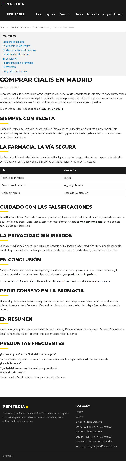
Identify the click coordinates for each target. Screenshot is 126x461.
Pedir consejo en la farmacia (18, 63)
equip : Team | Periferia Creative (93, 437)
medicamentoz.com (91, 222)
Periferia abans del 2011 (89, 432)
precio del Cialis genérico (82, 274)
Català (79, 417)
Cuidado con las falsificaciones (19, 50)
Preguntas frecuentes (15, 71)
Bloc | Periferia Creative (89, 422)
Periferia (15, 4)
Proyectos (65, 14)
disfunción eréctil (53, 109)
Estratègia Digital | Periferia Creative (96, 447)
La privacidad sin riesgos (16, 54)
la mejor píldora (62, 281)
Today (79, 14)
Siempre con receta (13, 42)
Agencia (51, 14)
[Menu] (3, 4)
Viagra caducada (101, 281)
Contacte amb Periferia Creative (93, 427)
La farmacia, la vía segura (16, 46)
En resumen (9, 67)
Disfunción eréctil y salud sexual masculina (29, 27)
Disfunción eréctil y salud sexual (105, 14)
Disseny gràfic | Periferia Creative (94, 442)
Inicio (39, 14)
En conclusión (10, 59)
